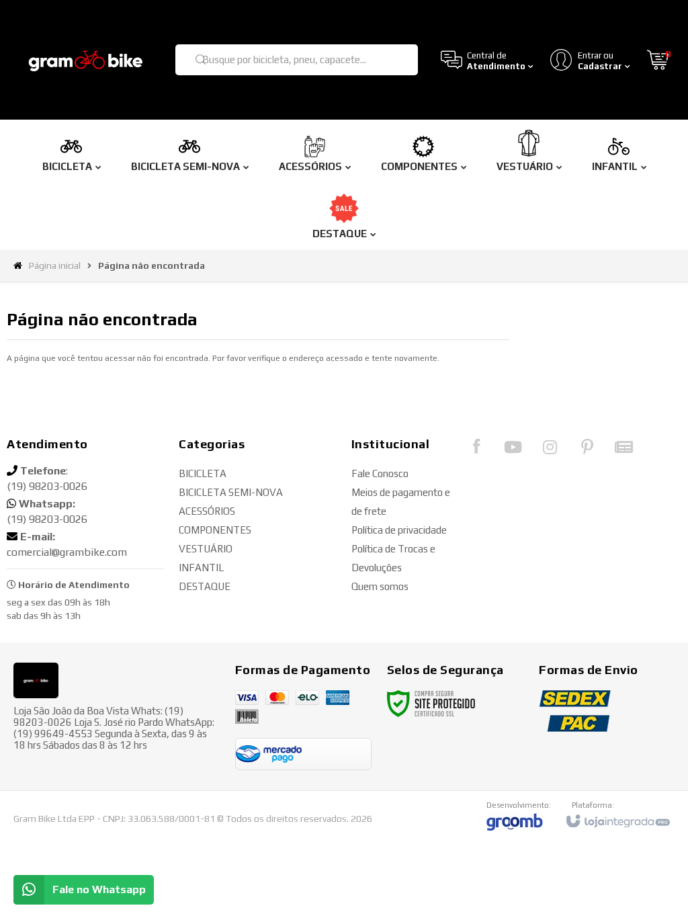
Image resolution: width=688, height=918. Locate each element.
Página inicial (55, 265)
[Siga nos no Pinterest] (587, 450)
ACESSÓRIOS (207, 511)
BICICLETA (202, 473)
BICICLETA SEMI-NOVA (231, 492)
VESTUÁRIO (205, 548)
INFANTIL (201, 567)
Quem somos (379, 586)
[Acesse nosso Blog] (624, 450)
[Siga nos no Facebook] (476, 449)
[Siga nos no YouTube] (513, 450)
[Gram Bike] (86, 60)
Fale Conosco (379, 473)
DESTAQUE (204, 586)
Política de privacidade (399, 530)
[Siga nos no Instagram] (550, 450)
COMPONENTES (215, 530)
